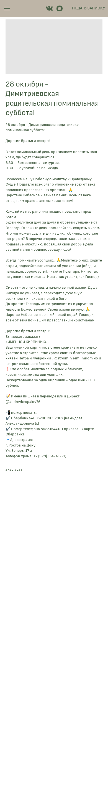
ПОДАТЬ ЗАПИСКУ (88, 8)
